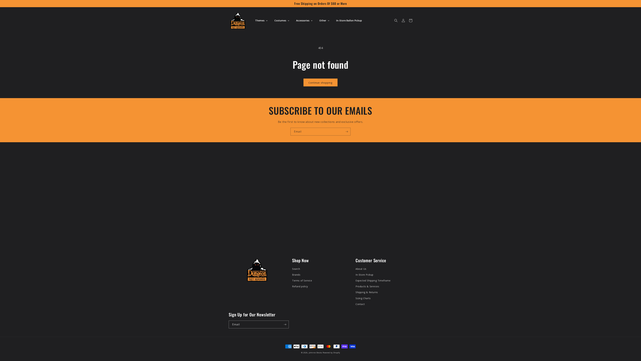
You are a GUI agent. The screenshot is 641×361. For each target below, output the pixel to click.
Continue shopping (320, 82)
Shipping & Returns (367, 292)
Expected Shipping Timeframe (373, 280)
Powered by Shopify (331, 352)
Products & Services (367, 286)
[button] (396, 20)
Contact (360, 304)
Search (296, 268)
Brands (296, 274)
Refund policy (300, 286)
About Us (361, 268)
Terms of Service (302, 280)
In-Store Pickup (364, 274)
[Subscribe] (346, 132)
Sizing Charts (363, 298)
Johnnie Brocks (315, 352)
